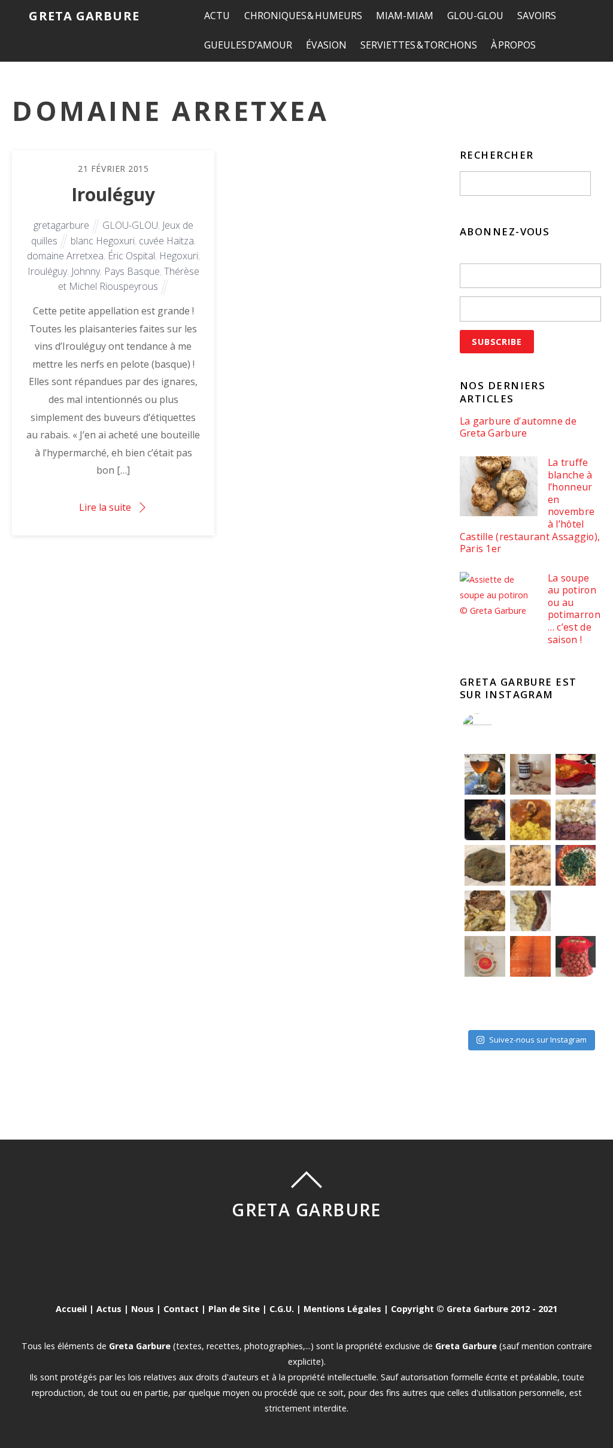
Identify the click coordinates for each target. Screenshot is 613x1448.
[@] (495, 728)
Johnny (85, 271)
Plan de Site (234, 1308)
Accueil (71, 1308)
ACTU (217, 15)
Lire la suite (105, 507)
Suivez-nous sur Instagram (538, 1039)
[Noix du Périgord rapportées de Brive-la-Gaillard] (576, 956)
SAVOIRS (536, 15)
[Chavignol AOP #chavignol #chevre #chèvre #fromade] (576, 1002)
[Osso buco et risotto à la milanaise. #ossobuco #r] (530, 819)
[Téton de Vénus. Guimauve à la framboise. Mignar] (485, 1002)
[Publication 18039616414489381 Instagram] (576, 774)
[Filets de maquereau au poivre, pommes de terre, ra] (576, 819)
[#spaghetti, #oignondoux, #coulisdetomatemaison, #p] (576, 865)
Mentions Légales (342, 1308)
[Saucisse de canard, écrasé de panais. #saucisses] (530, 910)
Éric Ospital (131, 255)
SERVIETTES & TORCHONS (418, 45)
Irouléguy (113, 194)
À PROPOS (513, 45)
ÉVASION (326, 45)
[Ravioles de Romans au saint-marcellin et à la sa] (530, 865)
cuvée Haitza (166, 240)
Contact (181, 1308)
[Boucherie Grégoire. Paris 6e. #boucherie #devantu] (530, 1002)
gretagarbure (61, 225)
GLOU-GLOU (475, 15)
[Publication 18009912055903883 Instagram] (530, 774)
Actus (109, 1308)
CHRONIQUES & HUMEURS (303, 15)
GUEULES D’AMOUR (248, 45)
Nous (142, 1308)
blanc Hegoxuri (103, 240)
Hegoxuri (178, 255)
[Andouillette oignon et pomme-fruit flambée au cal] (485, 819)
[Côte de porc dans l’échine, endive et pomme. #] (485, 910)
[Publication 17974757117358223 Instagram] (485, 774)
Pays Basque (132, 271)
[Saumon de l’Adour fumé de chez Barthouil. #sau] (530, 956)
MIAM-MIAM (404, 15)
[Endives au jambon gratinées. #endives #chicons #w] (576, 910)
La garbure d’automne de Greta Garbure (518, 427)
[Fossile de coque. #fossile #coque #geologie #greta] (485, 865)
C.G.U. (281, 1308)
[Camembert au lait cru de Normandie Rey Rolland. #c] (485, 956)
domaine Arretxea (65, 255)
